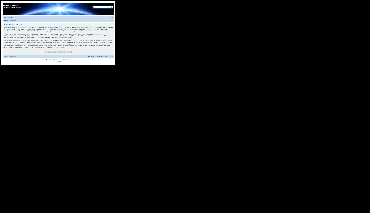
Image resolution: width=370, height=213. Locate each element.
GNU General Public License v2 (12, 36)
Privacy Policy (61, 47)
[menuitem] (13, 18)
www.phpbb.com (50, 36)
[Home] (4, 3)
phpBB (53, 59)
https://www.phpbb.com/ (67, 37)
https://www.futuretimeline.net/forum (54, 27)
